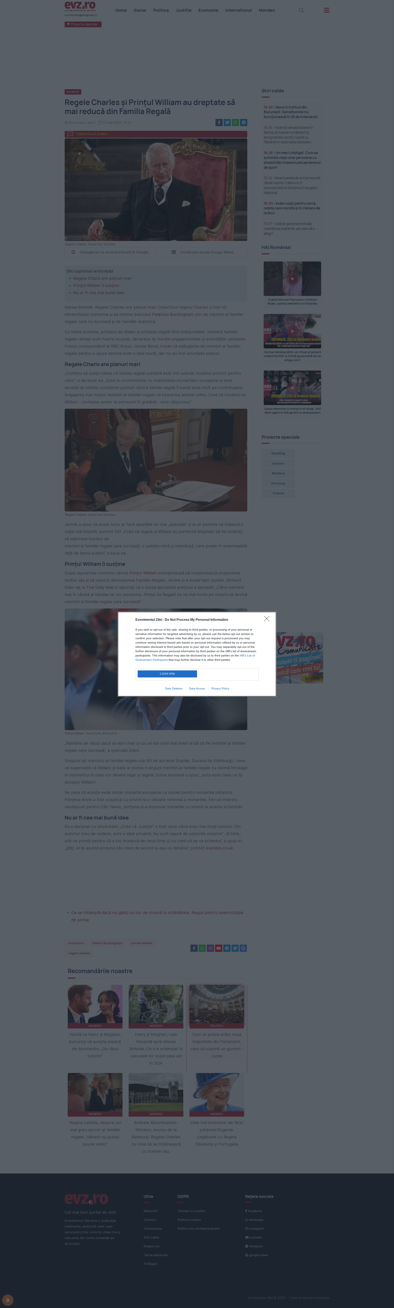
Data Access (197, 688)
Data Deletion (174, 688)
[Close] (268, 620)
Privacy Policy (220, 688)
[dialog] (197, 654)
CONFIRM (167, 673)
